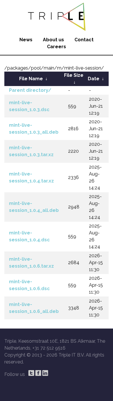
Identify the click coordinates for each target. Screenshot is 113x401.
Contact (84, 39)
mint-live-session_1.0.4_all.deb (34, 207)
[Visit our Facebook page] (38, 373)
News (25, 39)
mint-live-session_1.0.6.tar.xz (31, 262)
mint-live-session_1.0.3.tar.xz (31, 151)
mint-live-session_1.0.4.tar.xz (31, 177)
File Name (31, 78)
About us (53, 39)
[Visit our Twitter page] (31, 373)
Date (93, 78)
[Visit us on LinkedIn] (45, 373)
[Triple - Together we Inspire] (56, 16)
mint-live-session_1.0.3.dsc (29, 106)
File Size (73, 75)
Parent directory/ (30, 90)
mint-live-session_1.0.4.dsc (29, 236)
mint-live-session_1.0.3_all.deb (34, 128)
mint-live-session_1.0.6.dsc (29, 285)
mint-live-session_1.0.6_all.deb (34, 308)
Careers (56, 46)
